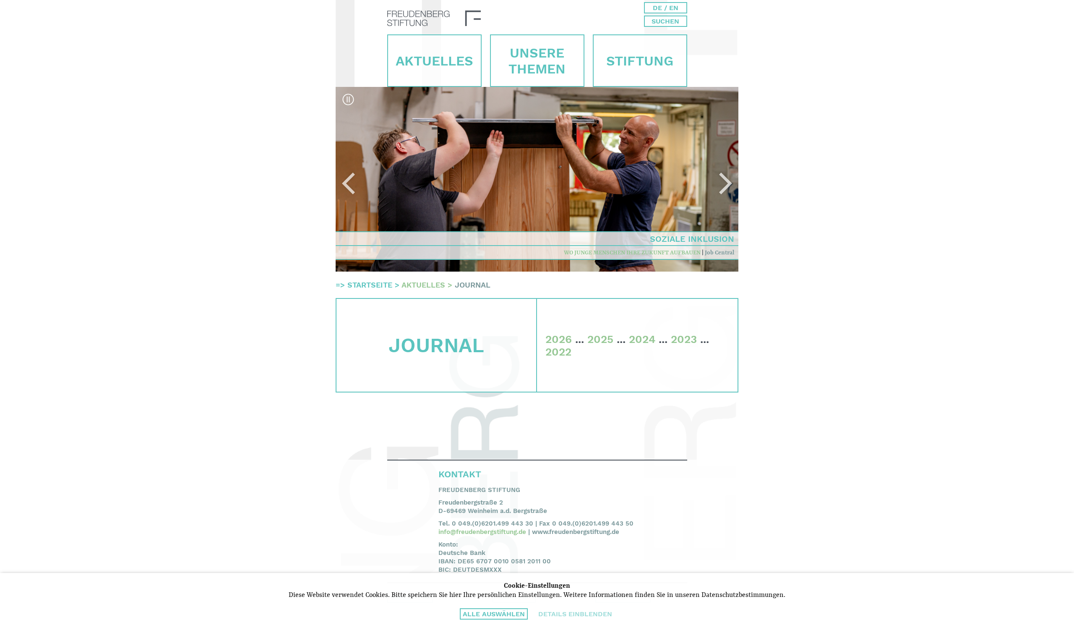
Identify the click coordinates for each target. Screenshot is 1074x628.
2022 (558, 351)
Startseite (369, 284)
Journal (472, 284)
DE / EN (665, 8)
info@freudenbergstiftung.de (482, 532)
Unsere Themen (537, 61)
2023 (684, 339)
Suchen (665, 21)
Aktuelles (434, 61)
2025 (600, 339)
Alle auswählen (494, 614)
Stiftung (639, 61)
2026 (558, 339)
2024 (642, 339)
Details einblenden (575, 614)
